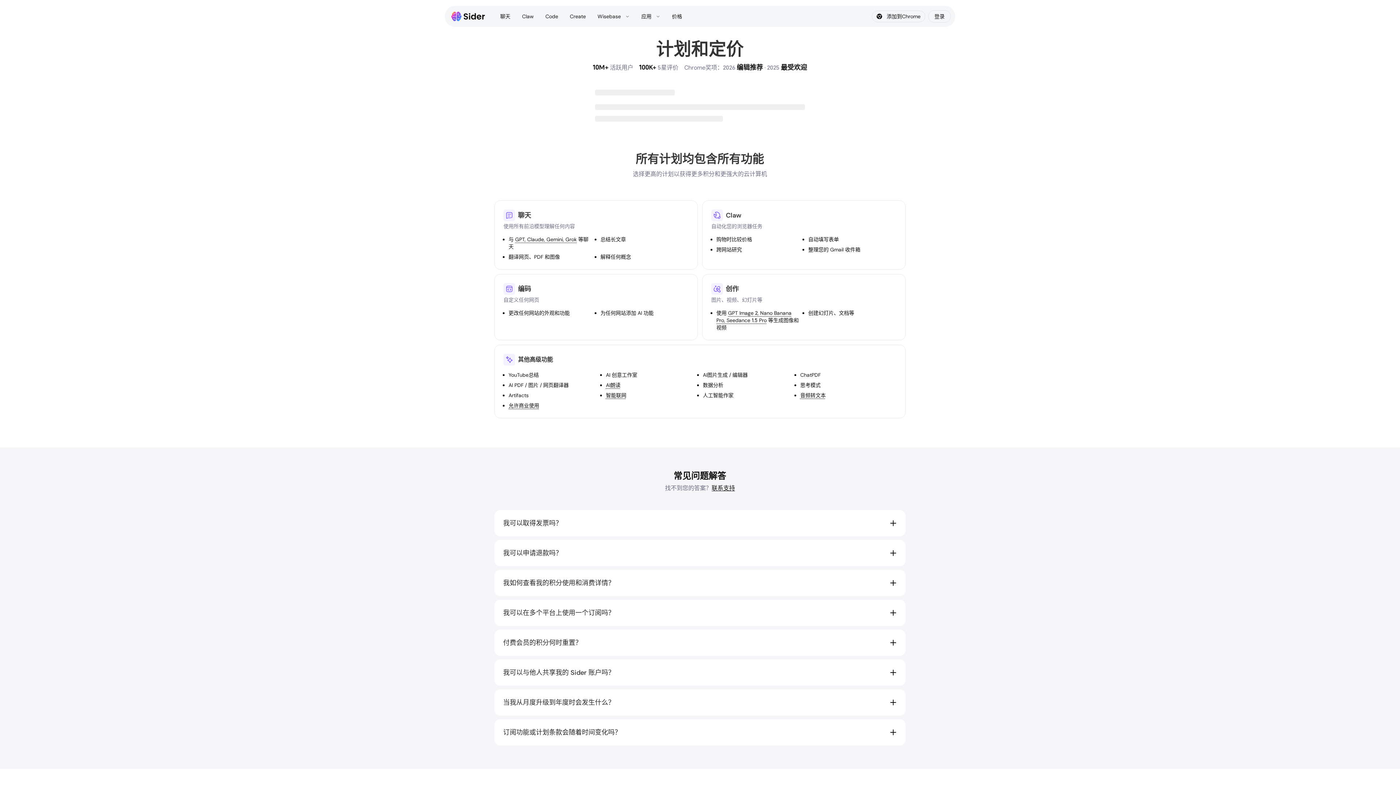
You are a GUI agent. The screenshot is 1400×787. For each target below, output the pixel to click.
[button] (700, 523)
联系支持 (723, 488)
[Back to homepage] (468, 16)
